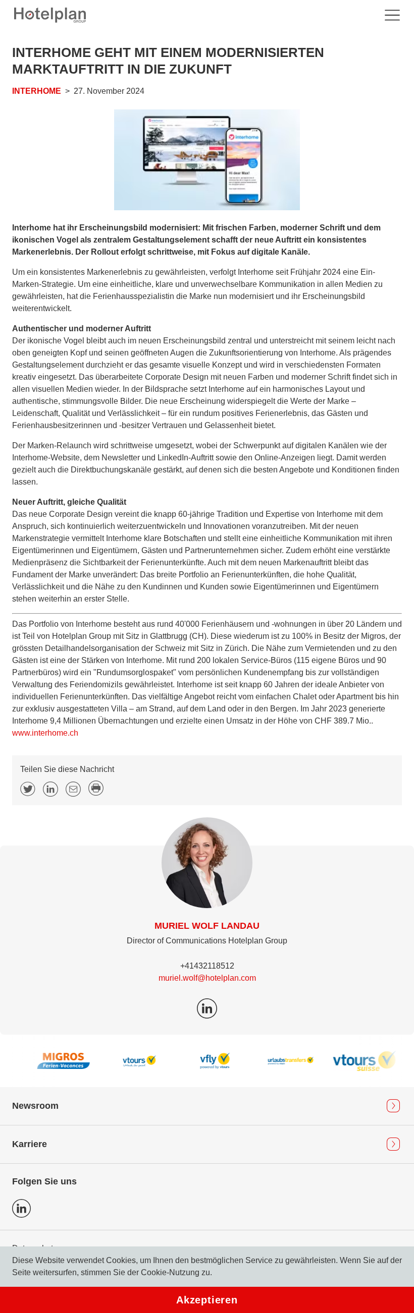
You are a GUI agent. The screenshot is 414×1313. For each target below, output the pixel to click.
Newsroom (35, 1106)
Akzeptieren (207, 1299)
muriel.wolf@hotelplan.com (207, 978)
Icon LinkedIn (21, 1208)
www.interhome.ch (45, 733)
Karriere (29, 1144)
